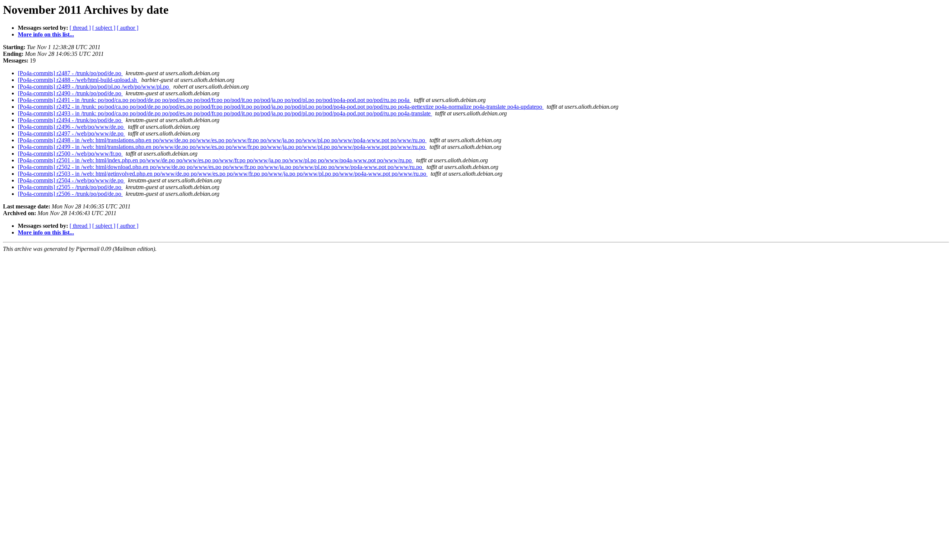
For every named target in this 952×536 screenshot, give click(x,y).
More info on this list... (46, 34)
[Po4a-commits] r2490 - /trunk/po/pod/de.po (70, 93)
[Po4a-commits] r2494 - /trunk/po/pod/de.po (70, 120)
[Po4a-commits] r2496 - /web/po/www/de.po (71, 127)
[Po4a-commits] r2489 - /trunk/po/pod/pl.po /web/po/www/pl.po (94, 86)
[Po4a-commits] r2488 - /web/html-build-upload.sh (78, 80)
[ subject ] (103, 28)
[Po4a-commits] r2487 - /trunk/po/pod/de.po (70, 73)
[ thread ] (80, 28)
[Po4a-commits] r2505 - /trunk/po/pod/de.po (70, 187)
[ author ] (127, 28)
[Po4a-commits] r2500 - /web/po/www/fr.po (70, 153)
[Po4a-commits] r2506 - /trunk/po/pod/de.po (70, 194)
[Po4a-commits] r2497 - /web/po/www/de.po (71, 133)
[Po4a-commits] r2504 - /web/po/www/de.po (71, 180)
